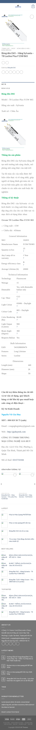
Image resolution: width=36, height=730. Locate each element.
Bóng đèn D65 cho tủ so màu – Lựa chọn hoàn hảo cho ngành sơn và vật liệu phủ (20, 679)
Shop (13, 48)
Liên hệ (30, 724)
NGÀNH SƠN (28, 723)
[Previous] (1, 488)
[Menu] (3, 6)
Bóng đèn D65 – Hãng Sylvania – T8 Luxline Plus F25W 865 (9, 496)
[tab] (18, 84)
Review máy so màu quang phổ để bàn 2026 (19, 666)
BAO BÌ (15, 724)
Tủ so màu (6, 723)
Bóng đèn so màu (23, 48)
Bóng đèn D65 (6, 50)
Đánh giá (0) (6, 88)
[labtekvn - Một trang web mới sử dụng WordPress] (18, 6)
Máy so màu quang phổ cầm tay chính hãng (19, 673)
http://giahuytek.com (16, 431)
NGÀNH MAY (22, 724)
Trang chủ (6, 48)
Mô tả (4, 84)
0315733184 (18, 460)
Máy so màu (8, 724)
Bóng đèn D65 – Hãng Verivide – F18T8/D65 (25, 496)
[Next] (35, 488)
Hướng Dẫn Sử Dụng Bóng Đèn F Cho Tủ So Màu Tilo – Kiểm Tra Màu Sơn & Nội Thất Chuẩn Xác (20, 658)
